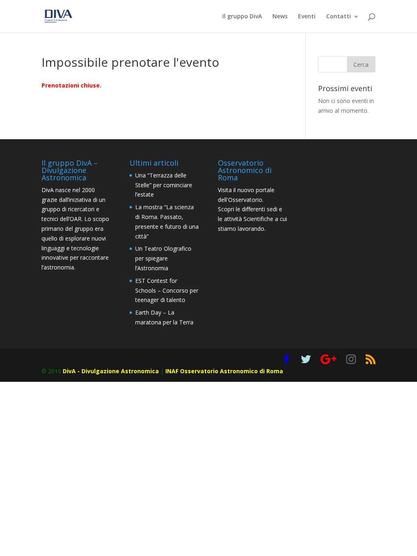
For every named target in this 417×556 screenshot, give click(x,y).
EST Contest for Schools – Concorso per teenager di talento (166, 290)
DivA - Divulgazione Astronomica (111, 371)
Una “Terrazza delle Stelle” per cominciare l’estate (163, 185)
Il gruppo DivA (242, 16)
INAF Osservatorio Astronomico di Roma (224, 371)
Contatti (338, 16)
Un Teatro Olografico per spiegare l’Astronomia (163, 258)
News (280, 16)
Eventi (307, 16)
